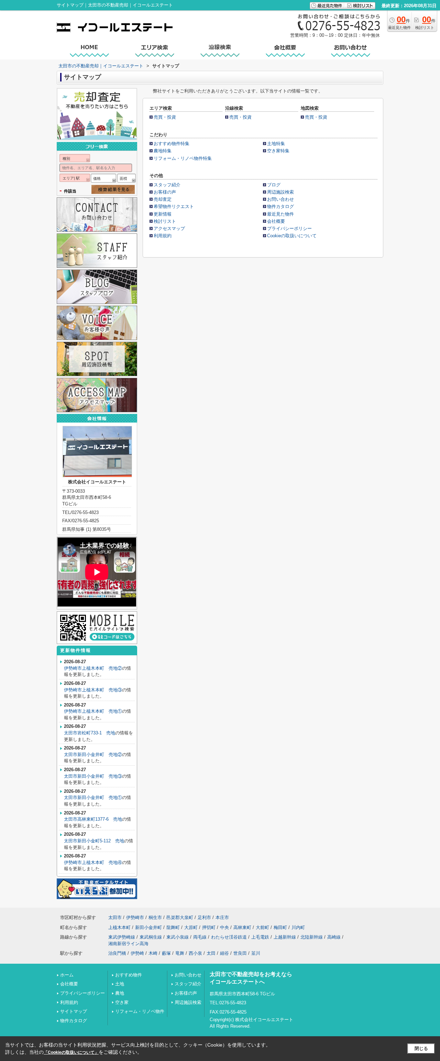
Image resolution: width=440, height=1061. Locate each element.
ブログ (273, 184)
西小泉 (195, 953)
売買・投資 (165, 117)
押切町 (209, 927)
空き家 (122, 1002)
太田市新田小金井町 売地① (93, 797)
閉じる (421, 1048)
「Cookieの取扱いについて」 (71, 1052)
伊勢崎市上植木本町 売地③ (93, 689)
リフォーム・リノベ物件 (139, 1011)
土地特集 (276, 143)
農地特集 (163, 150)
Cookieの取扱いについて (292, 235)
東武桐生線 (151, 937)
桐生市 (155, 917)
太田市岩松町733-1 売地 (89, 732)
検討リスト (165, 221)
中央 (224, 927)
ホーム (67, 974)
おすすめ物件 (128, 974)
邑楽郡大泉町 (179, 917)
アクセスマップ (169, 228)
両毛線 (200, 937)
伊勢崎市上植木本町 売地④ (93, 862)
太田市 (115, 917)
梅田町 (280, 927)
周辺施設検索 (280, 192)
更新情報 (163, 214)
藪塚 (166, 953)
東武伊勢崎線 (121, 937)
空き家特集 (278, 150)
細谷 (224, 953)
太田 (211, 953)
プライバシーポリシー (289, 228)
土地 (119, 983)
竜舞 (179, 953)
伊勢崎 (137, 953)
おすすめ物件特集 (171, 143)
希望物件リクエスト (174, 206)
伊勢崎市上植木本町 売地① (93, 711)
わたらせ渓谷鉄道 (229, 937)
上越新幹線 (285, 937)
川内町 (298, 927)
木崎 (152, 953)
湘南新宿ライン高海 (128, 943)
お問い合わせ (280, 199)
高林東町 (242, 927)
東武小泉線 (177, 937)
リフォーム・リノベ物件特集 (183, 158)
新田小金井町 (148, 927)
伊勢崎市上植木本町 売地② (93, 668)
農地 (119, 993)
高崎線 (334, 937)
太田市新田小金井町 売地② (93, 754)
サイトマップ (73, 1011)
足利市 (204, 917)
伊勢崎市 (135, 917)
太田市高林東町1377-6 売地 (93, 819)
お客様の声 (165, 192)
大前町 (262, 927)
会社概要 (276, 221)
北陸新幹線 (311, 937)
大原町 (191, 927)
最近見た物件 (280, 214)
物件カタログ (280, 206)
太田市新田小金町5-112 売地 (94, 840)
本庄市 (222, 917)
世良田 (240, 953)
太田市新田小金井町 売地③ (93, 776)
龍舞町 (173, 927)
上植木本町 (119, 927)
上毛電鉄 (260, 937)
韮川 (255, 953)
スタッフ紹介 (167, 184)
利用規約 (163, 235)
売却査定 (163, 199)
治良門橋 (117, 953)
